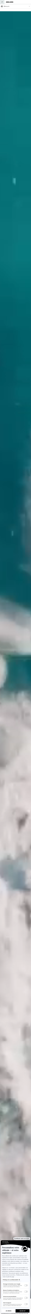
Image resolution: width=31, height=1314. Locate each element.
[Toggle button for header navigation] (2, 2)
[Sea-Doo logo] (9, 2)
